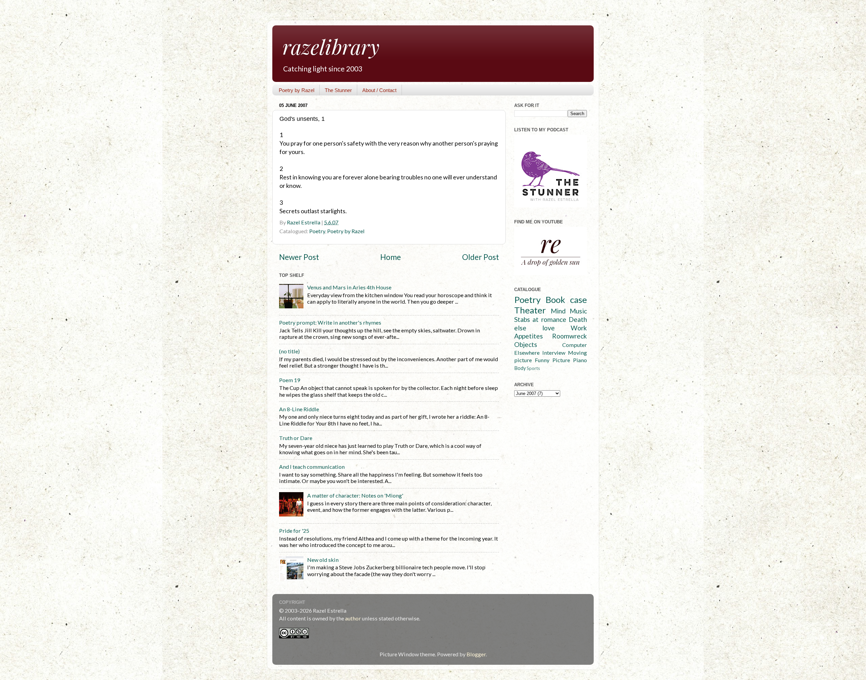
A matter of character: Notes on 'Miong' (355, 495)
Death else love (550, 323)
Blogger (476, 654)
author (353, 618)
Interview (553, 352)
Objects (525, 344)
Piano (580, 360)
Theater (530, 310)
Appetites (528, 336)
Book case (566, 299)
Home (390, 257)
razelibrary (331, 46)
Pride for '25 (294, 530)
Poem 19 (289, 380)
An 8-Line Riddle (299, 409)
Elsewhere (527, 352)
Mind (558, 311)
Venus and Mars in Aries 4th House (349, 287)
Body (520, 368)
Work (579, 328)
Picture (561, 360)
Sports (533, 368)
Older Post (480, 257)
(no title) (289, 351)
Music (578, 311)
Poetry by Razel (296, 90)
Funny (542, 360)
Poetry (317, 231)
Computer (574, 345)
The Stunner (338, 90)
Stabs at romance (540, 319)
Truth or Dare (295, 438)
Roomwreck (569, 336)
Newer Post (299, 257)
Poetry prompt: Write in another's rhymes (330, 322)
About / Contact (379, 90)
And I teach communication (312, 466)
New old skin (323, 559)
